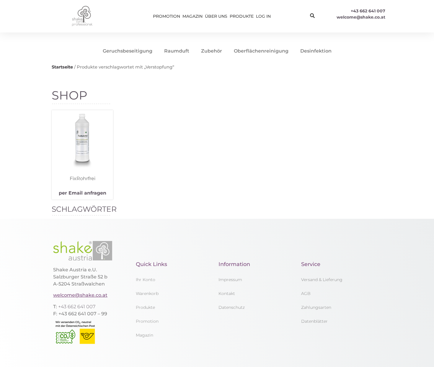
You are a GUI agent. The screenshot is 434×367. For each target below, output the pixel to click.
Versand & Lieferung (321, 279)
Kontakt (226, 293)
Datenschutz (231, 307)
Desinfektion (316, 51)
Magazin (192, 16)
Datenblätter (314, 321)
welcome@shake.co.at (361, 17)
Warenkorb (147, 293)
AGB (306, 293)
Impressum (230, 279)
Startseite (62, 67)
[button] (312, 16)
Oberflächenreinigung (261, 51)
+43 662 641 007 (368, 11)
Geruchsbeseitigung (127, 51)
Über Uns (216, 16)
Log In (263, 16)
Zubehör (211, 51)
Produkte (242, 16)
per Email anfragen (82, 193)
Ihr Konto (145, 279)
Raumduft (176, 51)
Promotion (166, 16)
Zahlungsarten (316, 307)
